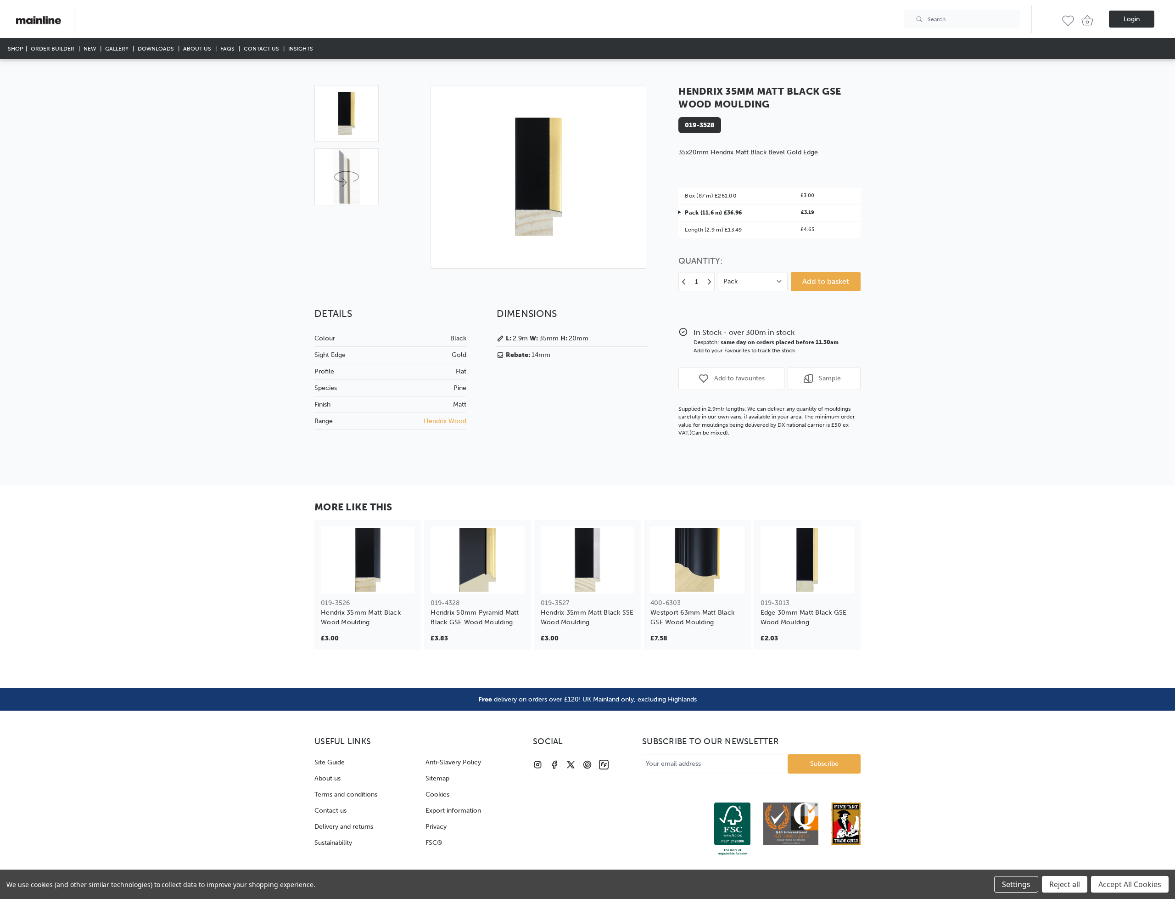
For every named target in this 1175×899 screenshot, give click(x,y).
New (90, 48)
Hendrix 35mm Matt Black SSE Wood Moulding (587, 617)
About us (327, 778)
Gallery (117, 48)
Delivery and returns (343, 827)
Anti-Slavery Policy (453, 762)
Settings (1016, 884)
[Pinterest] (587, 764)
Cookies (437, 794)
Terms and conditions (345, 794)
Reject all (1064, 884)
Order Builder (53, 48)
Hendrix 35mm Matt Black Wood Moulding (361, 617)
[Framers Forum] (604, 764)
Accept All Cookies (1129, 884)
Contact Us (262, 48)
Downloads (156, 48)
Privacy (436, 827)
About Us (198, 48)
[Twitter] (571, 764)
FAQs (228, 48)
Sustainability (333, 843)
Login (1132, 19)
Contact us (330, 810)
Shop (15, 48)
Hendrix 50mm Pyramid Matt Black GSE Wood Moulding (475, 617)
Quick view (368, 580)
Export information (453, 810)
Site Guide (329, 762)
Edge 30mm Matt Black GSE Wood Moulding (804, 617)
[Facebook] (554, 764)
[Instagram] (538, 764)
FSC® (433, 843)
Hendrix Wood (445, 421)
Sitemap (437, 778)
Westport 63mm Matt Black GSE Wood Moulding (692, 617)
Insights (300, 48)
